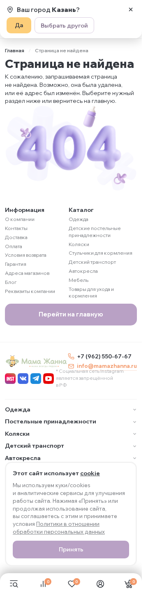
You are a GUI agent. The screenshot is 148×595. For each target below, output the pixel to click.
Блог (11, 282)
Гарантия (15, 264)
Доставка (16, 237)
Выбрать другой (64, 25)
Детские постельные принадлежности (95, 231)
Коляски (79, 244)
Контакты (16, 228)
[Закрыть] (130, 9)
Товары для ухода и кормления (91, 292)
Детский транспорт (92, 262)
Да (19, 25)
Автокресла (83, 271)
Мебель (78, 280)
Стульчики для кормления (100, 253)
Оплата (13, 246)
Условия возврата (25, 255)
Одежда (78, 219)
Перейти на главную (71, 314)
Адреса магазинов (27, 273)
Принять (71, 549)
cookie (90, 473)
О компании (20, 219)
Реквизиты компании (30, 291)
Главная (14, 50)
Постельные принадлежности (50, 421)
